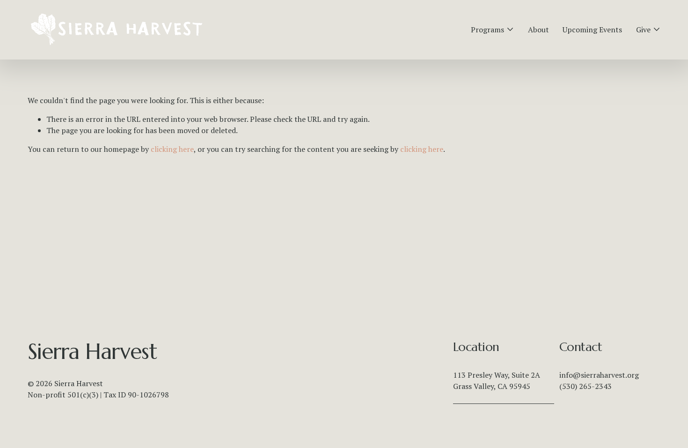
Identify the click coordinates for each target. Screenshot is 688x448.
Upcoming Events (592, 29)
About (538, 29)
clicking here (172, 149)
